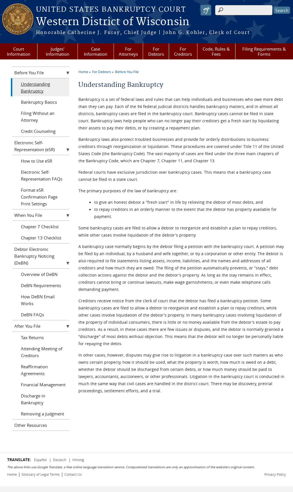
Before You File (127, 71)
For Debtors (156, 51)
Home (83, 71)
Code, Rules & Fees (216, 51)
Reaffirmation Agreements (34, 370)
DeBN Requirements (41, 285)
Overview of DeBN (39, 274)
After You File (27, 326)
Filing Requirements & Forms (264, 51)
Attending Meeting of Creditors (41, 352)
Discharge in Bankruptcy (33, 399)
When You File (28, 215)
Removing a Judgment (42, 414)
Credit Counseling (38, 131)
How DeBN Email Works (38, 300)
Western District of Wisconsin (112, 22)
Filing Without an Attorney (37, 116)
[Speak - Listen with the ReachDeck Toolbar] (206, 10)
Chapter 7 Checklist (40, 226)
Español (40, 459)
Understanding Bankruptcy (35, 87)
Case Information (95, 51)
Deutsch (60, 459)
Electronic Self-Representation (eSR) (34, 146)
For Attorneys (128, 51)
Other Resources (30, 425)
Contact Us (73, 474)
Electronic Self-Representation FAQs (41, 175)
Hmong (78, 459)
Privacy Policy (275, 474)
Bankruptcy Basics (39, 102)
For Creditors (183, 51)
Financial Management (43, 384)
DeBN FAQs (32, 314)
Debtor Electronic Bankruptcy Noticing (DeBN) (34, 256)
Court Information (18, 51)
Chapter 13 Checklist (41, 238)
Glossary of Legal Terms (40, 474)
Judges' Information (57, 51)
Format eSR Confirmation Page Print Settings (39, 197)
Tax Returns (32, 337)
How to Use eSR (36, 161)
